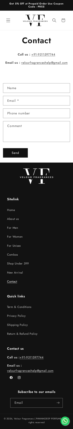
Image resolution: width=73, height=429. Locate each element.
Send (15, 153)
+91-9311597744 (43, 54)
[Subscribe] (58, 403)
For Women (15, 237)
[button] (8, 20)
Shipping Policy (17, 325)
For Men (12, 228)
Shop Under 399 (18, 263)
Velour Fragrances (24, 418)
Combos (12, 255)
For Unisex (14, 246)
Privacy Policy (16, 316)
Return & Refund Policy (22, 334)
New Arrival (15, 273)
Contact (12, 281)
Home (11, 210)
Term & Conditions (19, 307)
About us (13, 219)
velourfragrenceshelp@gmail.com (44, 62)
